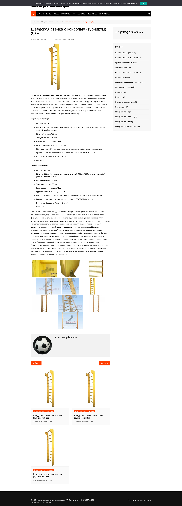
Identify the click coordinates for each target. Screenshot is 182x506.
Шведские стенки (122, 112)
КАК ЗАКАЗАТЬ (79, 14)
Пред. (37, 363)
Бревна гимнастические (124, 63)
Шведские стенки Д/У (123, 122)
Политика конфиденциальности (139, 500)
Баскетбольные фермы (124, 53)
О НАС (56, 14)
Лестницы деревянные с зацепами (129, 82)
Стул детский (120, 107)
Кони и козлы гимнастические (126, 72)
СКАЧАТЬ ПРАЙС (44, 14)
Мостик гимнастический (124, 87)
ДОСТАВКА (92, 14)
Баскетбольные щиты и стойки (127, 58)
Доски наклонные (122, 68)
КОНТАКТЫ (65, 14)
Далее (103, 363)
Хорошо (143, 3)
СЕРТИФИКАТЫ (105, 14)
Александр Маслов (39, 39)
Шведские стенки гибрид (124, 117)
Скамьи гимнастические (124, 102)
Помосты (118, 97)
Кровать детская (121, 77)
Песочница (119, 92)
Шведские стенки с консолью (64, 39)
